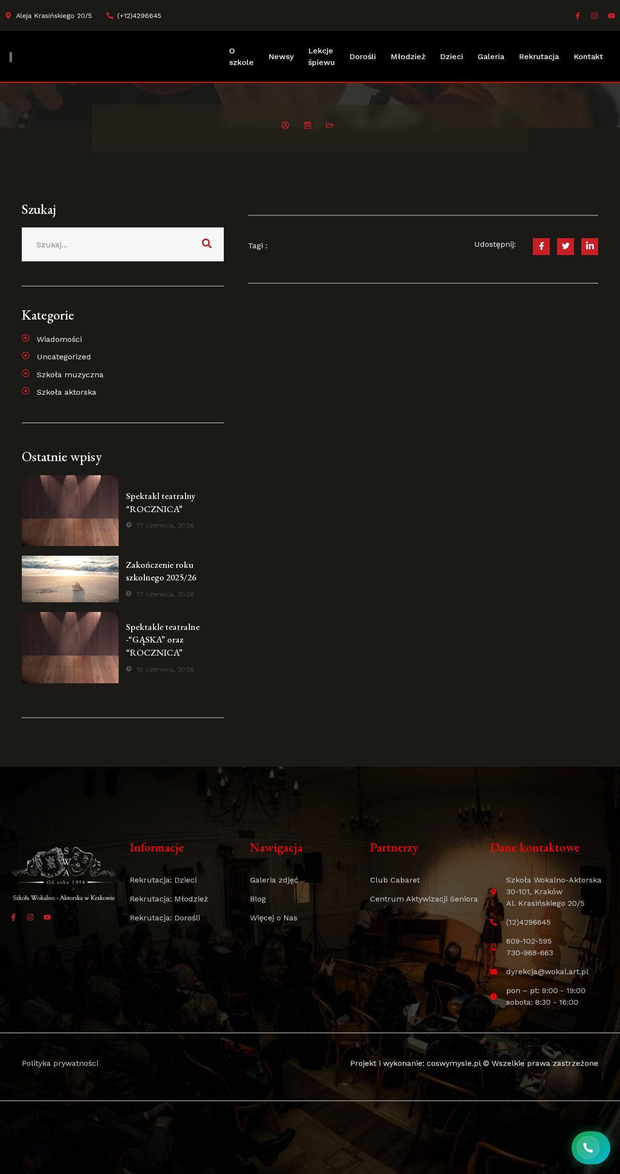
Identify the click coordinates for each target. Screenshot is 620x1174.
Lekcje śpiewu (321, 56)
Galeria (491, 56)
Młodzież (407, 56)
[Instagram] (594, 15)
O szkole (241, 56)
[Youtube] (611, 15)
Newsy (281, 56)
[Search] (207, 244)
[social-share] (541, 246)
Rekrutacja (539, 56)
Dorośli (362, 56)
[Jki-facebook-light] (577, 15)
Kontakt (588, 56)
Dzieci (451, 56)
